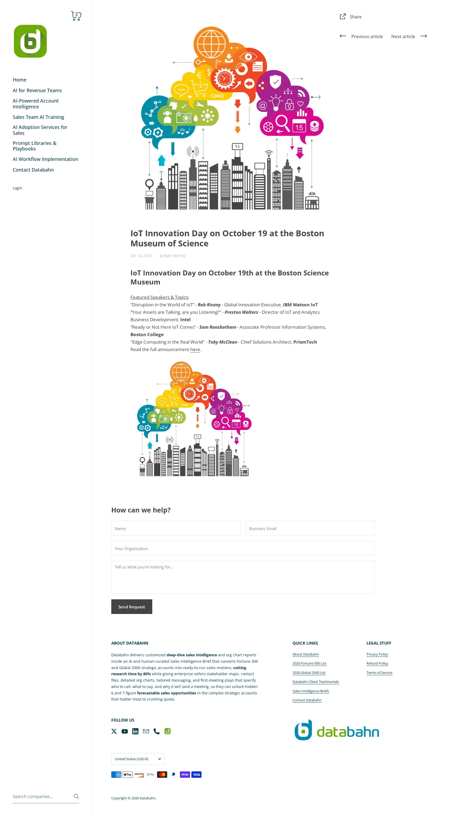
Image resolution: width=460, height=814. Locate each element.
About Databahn (306, 654)
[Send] (76, 796)
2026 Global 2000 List (309, 672)
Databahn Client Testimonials (316, 681)
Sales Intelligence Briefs (311, 691)
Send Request (131, 606)
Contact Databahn (307, 700)
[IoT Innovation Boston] (194, 417)
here (195, 349)
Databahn (147, 798)
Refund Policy (377, 663)
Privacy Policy (377, 654)
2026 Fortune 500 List (309, 663)
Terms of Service (379, 672)
